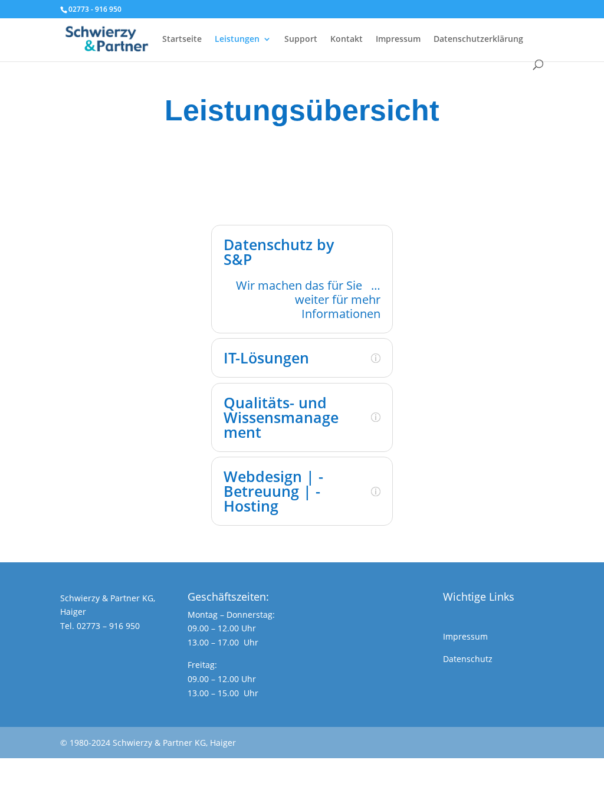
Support (300, 39)
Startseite (182, 39)
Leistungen (237, 39)
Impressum (398, 39)
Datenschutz (468, 658)
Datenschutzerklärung (478, 39)
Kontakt (346, 39)
